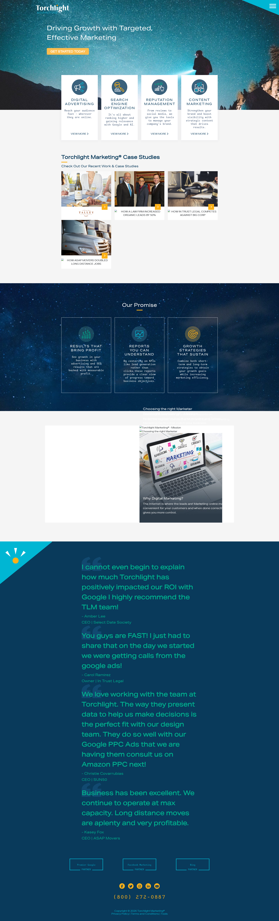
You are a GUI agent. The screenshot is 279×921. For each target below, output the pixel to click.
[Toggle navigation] (260, 7)
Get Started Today (67, 51)
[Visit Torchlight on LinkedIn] (148, 886)
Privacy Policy (120, 913)
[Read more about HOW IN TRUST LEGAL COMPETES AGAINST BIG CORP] (211, 207)
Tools (164, 913)
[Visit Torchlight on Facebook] (122, 886)
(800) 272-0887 (139, 897)
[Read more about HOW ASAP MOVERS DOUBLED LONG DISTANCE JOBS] (105, 256)
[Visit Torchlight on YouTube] (157, 886)
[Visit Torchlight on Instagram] (139, 886)
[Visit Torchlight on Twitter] (131, 886)
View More (79, 133)
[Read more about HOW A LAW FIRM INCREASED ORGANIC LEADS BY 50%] (158, 207)
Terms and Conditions (145, 913)
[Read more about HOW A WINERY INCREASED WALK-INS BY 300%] (105, 207)
